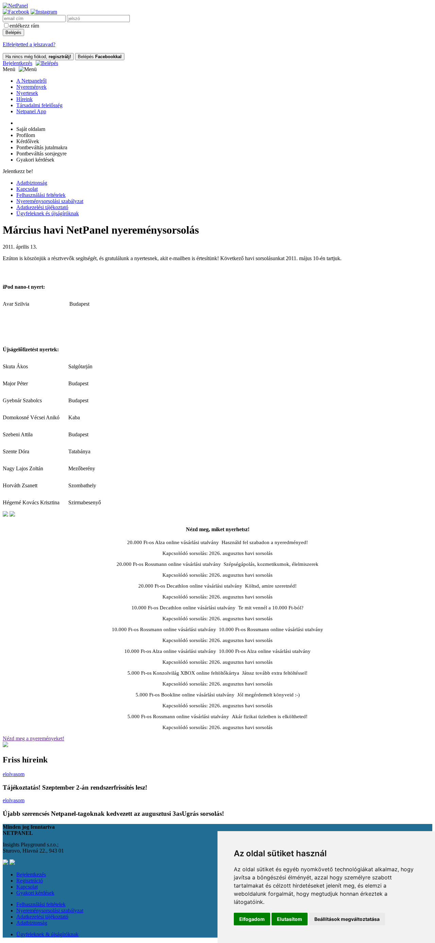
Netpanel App (31, 111)
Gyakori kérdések (35, 893)
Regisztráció (29, 880)
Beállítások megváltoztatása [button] (347, 919)
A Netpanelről (31, 81)
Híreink (24, 99)
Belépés (100, 56)
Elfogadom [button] (252, 919)
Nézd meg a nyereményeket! (33, 738)
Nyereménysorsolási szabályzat (49, 201)
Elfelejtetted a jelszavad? (29, 44)
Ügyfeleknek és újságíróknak (47, 213)
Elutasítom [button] (289, 919)
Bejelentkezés (17, 63)
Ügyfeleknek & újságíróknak (47, 934)
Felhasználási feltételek (41, 195)
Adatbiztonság (31, 183)
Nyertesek (27, 93)
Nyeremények (31, 87)
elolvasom (13, 774)
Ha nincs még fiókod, (38, 56)
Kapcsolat (27, 189)
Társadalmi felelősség (39, 105)
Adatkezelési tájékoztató (42, 207)
